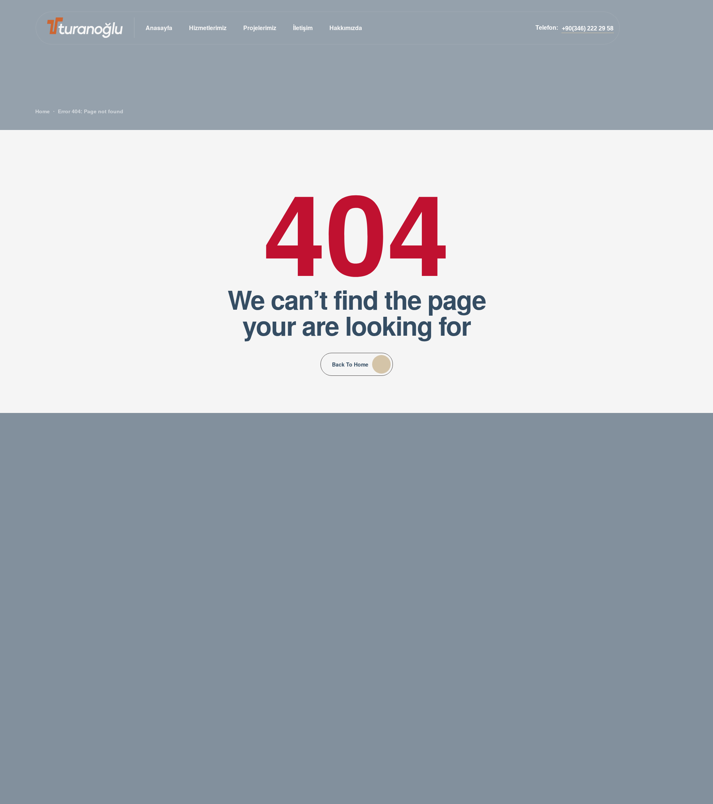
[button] (587, 28)
